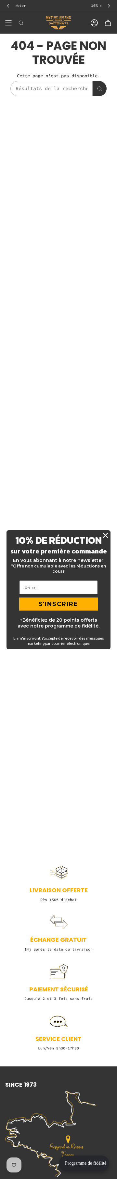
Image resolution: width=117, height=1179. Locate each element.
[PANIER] (108, 23)
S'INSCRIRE (58, 604)
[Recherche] (100, 88)
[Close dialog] (105, 535)
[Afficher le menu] (8, 23)
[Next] (109, 6)
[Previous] (8, 6)
